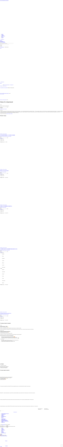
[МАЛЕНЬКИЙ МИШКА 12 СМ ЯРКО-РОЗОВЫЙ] (9, 133)
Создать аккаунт (3, 42)
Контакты (3, 417)
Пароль (1, 44)
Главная (1, 87)
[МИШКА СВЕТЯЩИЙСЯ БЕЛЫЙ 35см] (13, 204)
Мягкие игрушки (4, 87)
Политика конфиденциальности (5, 413)
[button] (1, 138)
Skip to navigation (2, 0)
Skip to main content (6, 0)
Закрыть (1, 434)
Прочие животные (6, 314)
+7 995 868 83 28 (2, 39)
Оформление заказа (4, 416)
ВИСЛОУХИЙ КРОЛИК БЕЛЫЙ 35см (4, 93)
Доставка (3, 414)
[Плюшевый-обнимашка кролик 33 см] (13, 311)
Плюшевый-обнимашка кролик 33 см (5, 313)
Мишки (7, 87)
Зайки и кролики (3, 419)
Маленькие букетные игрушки (7, 136)
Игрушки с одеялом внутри (5, 420)
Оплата (2, 415)
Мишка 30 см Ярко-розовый (3, 99)
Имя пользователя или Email (3, 43)
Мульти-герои (3, 422)
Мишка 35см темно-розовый (4, 170)
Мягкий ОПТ (3, 424)
